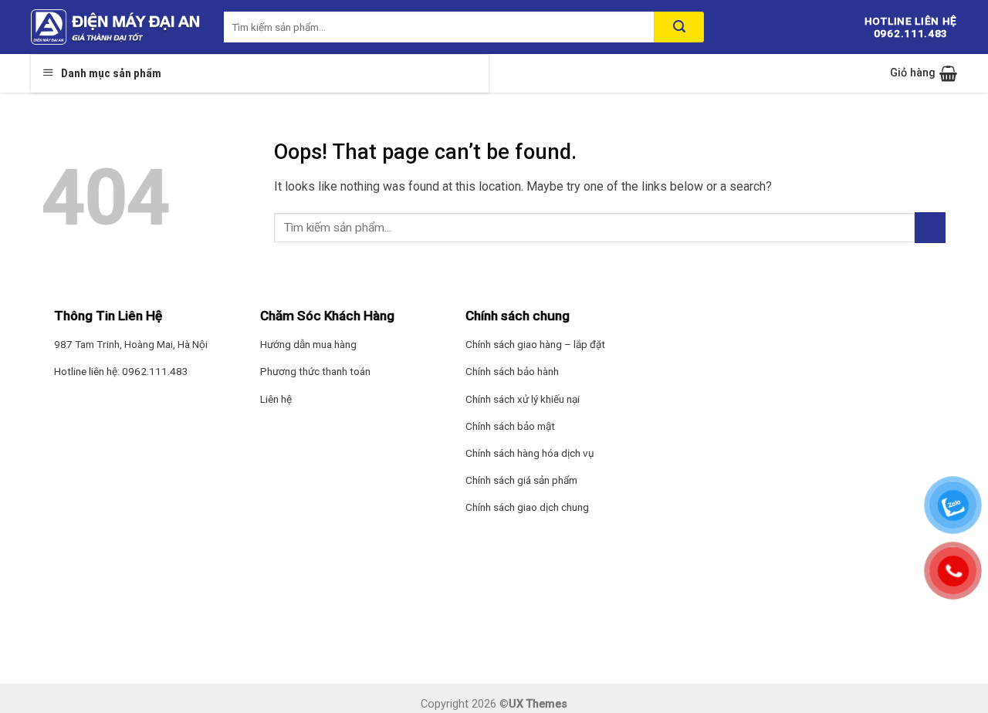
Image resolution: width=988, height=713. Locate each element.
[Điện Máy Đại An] (116, 27)
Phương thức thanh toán (315, 371)
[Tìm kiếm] (679, 27)
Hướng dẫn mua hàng (308, 344)
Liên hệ (276, 399)
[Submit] (930, 227)
